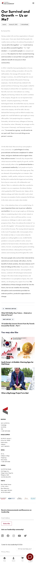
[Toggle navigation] (28, 3)
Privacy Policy (5, 552)
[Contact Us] (29, 556)
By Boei (30, 561)
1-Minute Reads (24, 24)
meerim (4, 24)
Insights (8, 357)
